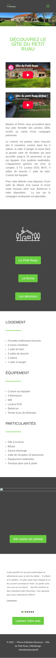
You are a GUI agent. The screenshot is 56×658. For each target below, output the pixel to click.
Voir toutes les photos (28, 539)
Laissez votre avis (28, 621)
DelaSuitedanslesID (28, 649)
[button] (22, 612)
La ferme (28, 278)
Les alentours (28, 296)
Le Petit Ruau (28, 260)
